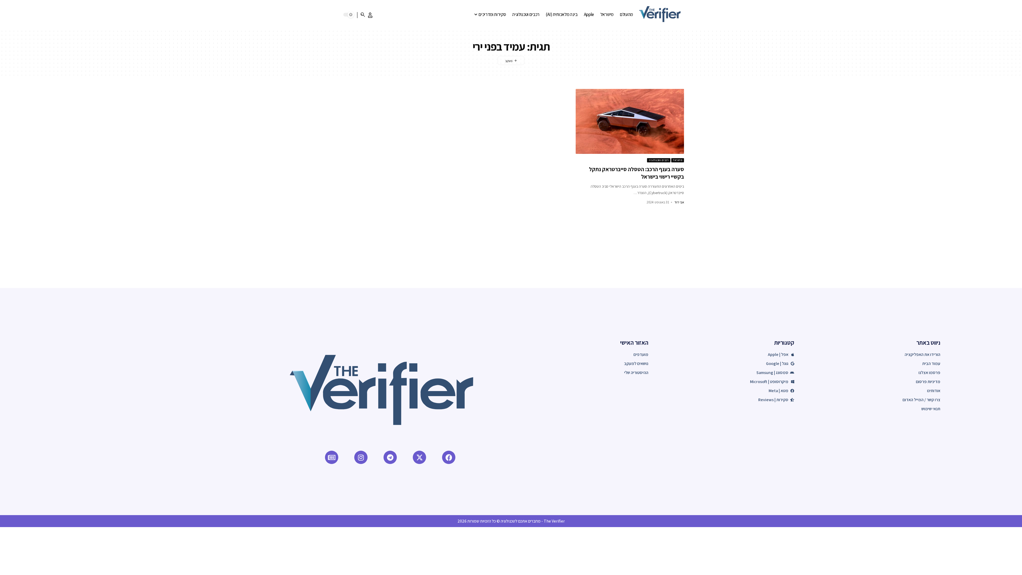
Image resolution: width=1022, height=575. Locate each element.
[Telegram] (390, 457)
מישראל (677, 160)
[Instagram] (361, 457)
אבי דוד (679, 202)
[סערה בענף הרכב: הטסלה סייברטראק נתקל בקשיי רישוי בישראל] (630, 121)
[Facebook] (448, 457)
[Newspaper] (331, 457)
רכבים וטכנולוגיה (659, 160)
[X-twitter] (419, 457)
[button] (370, 15)
